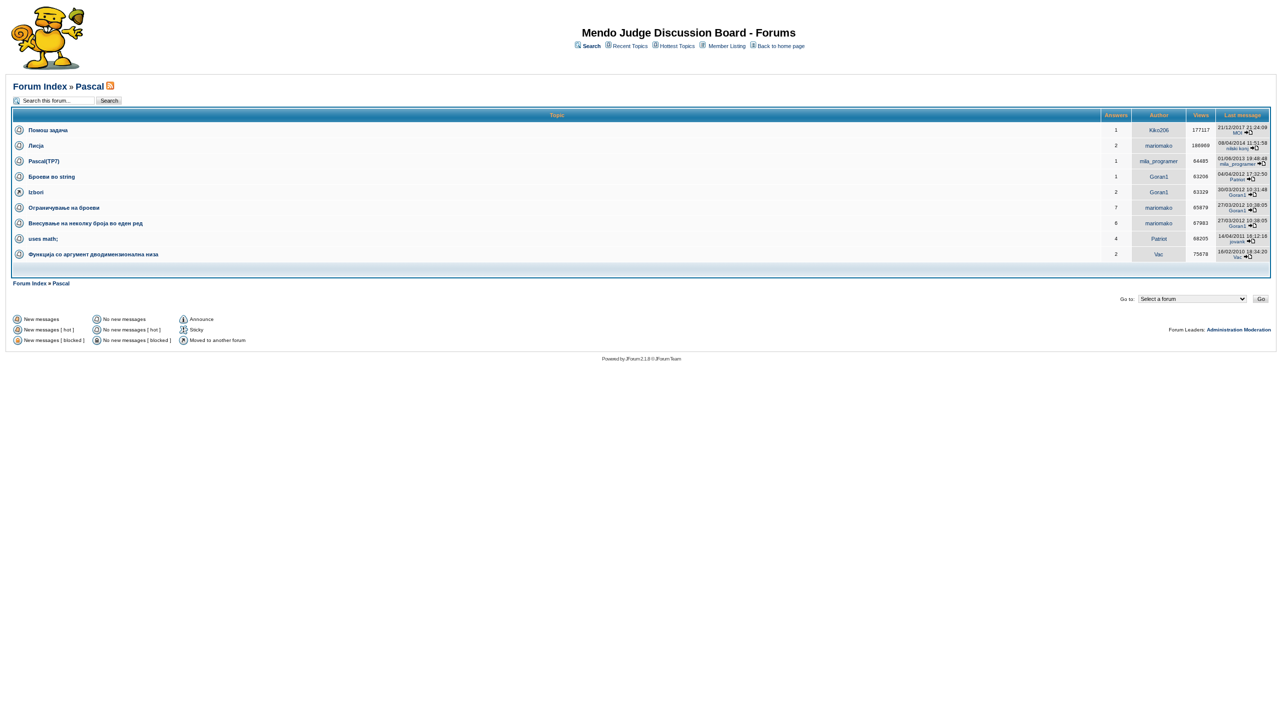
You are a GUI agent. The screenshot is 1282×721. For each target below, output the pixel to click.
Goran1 (1159, 177)
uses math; (43, 239)
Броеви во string (52, 177)
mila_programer (1159, 161)
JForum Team (668, 359)
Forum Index (40, 87)
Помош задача (48, 130)
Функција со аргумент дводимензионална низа (93, 254)
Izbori (36, 192)
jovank (1237, 241)
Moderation (1257, 329)
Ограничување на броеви (64, 208)
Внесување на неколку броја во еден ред (86, 223)
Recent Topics (630, 46)
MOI (1237, 133)
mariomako (1158, 146)
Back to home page (781, 46)
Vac (1158, 254)
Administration (1224, 329)
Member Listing (727, 46)
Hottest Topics (677, 46)
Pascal (90, 87)
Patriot (1237, 179)
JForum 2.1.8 (637, 359)
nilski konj (1237, 148)
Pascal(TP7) (44, 161)
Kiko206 (1159, 130)
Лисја (36, 146)
